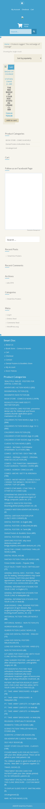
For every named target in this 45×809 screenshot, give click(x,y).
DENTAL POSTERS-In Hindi (15, 537)
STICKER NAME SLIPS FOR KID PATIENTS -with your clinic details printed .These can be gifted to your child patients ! (22, 754)
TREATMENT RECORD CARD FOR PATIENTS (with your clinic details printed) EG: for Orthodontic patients (21, 773)
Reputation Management (33, 230)
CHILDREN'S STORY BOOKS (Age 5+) (19, 440)
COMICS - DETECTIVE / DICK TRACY (19, 453)
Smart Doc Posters (15, 256)
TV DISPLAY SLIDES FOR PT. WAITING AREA (22, 788)
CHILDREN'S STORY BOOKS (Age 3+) (19, 436)
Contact (9, 359)
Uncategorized (11, 148)
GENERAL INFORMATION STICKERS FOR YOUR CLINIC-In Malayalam (21, 594)
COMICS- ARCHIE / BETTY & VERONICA (20, 473)
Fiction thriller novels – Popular (16, 563)
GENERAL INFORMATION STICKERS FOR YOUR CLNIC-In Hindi (21, 600)
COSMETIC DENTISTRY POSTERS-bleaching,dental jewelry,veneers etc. (19, 504)
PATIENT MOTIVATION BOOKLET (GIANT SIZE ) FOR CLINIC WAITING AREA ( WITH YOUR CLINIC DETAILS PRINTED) (21, 685)
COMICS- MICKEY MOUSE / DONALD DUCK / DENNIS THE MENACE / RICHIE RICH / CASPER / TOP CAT (22, 482)
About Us (9, 345)
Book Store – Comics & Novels (18, 348)
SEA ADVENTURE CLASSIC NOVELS (18, 738)
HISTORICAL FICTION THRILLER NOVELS (21, 616)
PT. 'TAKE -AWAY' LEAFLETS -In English (20, 704)
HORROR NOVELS (11, 626)
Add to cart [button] (11, 120)
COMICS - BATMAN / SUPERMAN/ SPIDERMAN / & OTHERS (18, 448)
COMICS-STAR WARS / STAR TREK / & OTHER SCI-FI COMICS (19, 489)
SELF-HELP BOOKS (12, 742)
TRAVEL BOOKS (10, 767)
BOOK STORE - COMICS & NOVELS (18, 140)
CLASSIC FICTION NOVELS (15, 443)
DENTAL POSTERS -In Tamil (15, 529)
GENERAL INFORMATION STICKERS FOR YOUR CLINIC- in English (21, 587)
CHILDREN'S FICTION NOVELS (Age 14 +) (21, 426)
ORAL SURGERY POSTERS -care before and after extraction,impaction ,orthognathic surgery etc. (22, 662)
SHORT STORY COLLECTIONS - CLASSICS (21, 746)
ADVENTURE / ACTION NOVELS (17, 387)
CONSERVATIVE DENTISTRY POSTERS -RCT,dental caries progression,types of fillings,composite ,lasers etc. (20, 497)
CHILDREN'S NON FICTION (15, 432)
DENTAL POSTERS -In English (16, 522)
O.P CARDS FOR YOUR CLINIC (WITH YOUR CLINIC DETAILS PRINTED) (22, 655)
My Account (15, 9)
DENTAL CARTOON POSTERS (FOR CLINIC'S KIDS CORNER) (18, 517)
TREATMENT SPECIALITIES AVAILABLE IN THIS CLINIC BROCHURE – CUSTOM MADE (22, 780)
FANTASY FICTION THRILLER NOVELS (20, 559)
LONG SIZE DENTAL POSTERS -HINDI (19, 646)
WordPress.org (12, 326)
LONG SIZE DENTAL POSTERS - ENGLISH (21, 634)
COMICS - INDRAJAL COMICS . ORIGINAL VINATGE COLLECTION (21, 458)
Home (6, 44)
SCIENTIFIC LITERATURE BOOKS (17, 735)
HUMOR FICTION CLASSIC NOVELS (18, 630)
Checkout (25, 9)
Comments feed (13, 323)
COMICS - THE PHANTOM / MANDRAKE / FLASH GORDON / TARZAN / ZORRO (21, 464)
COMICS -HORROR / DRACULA (16, 469)
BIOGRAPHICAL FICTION (14, 391)
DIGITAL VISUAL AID (12, 555)
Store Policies (11, 371)
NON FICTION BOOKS (13, 650)
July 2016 (10, 283)
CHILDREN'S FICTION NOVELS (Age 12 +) (21, 420)
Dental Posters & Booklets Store (18, 144)
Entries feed (11, 319)
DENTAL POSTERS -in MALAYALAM (18, 525)
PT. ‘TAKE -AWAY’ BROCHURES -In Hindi (20, 717)
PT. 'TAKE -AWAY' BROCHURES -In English (21, 691)
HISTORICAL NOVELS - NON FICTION (19, 623)
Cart (32, 9)
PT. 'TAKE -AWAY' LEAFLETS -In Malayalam (21, 711)
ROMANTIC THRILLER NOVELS (17, 725)
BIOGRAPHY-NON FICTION (15, 395)
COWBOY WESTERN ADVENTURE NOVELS (21, 509)
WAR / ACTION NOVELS (14, 798)
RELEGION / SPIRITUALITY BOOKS (18, 721)
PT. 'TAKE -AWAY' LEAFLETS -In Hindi (19, 707)
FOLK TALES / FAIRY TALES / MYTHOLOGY (21, 567)
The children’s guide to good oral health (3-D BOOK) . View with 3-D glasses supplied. (22, 762)
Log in (9, 315)
